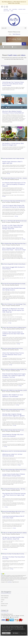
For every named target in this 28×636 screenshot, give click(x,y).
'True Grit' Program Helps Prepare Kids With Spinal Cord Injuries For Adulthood (13, 206)
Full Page (8, 173)
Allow (6, 633)
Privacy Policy (4, 605)
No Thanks (15, 633)
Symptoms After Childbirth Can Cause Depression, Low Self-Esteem (12, 395)
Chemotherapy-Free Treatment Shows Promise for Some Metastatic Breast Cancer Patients (13, 83)
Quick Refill (14, 9)
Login (12, 10)
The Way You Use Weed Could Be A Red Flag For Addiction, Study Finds (13, 538)
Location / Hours (21, 9)
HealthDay (9, 582)
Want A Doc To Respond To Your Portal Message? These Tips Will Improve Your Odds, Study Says (13, 310)
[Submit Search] (24, 43)
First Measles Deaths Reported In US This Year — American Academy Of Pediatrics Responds (14, 184)
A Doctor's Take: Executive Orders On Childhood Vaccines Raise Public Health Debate (13, 333)
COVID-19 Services (4, 597)
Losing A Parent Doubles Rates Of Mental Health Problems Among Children (13, 474)
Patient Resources (5, 595)
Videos (15, 47)
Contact (2, 599)
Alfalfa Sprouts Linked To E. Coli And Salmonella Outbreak (12, 455)
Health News (7, 47)
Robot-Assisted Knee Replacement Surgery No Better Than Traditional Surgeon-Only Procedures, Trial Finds (14, 375)
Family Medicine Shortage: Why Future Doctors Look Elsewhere (12, 435)
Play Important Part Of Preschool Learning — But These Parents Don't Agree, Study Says (13, 495)
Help (10, 9)
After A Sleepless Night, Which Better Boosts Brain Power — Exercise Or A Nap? (14, 249)
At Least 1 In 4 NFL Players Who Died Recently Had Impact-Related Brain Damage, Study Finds (12, 227)
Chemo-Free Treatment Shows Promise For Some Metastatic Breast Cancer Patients (13, 354)
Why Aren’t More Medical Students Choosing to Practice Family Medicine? (13, 112)
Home (10, 34)
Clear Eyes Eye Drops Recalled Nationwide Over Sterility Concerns (13, 289)
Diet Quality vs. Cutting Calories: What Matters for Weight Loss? (13, 144)
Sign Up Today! (6, 10)
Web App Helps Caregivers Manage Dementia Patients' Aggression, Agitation (13, 414)
